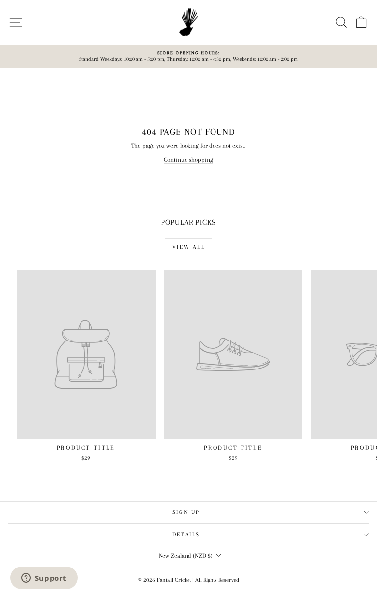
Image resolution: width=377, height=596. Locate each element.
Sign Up (186, 512)
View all (188, 247)
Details (186, 534)
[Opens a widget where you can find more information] (44, 579)
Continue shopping (188, 159)
